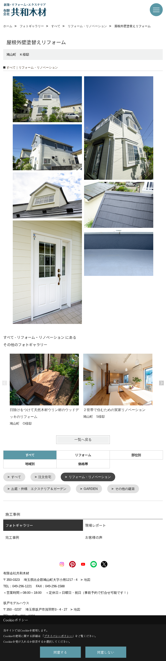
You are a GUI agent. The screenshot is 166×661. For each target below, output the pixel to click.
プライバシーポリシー (58, 636)
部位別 (136, 455)
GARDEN (91, 489)
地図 (87, 579)
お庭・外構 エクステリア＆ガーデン (38, 489)
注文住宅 (44, 477)
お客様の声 (93, 537)
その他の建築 (125, 489)
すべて (16, 477)
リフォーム (83, 455)
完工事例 (12, 537)
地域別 (30, 463)
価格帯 (83, 463)
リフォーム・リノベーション (90, 477)
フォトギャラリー (19, 525)
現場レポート (95, 525)
